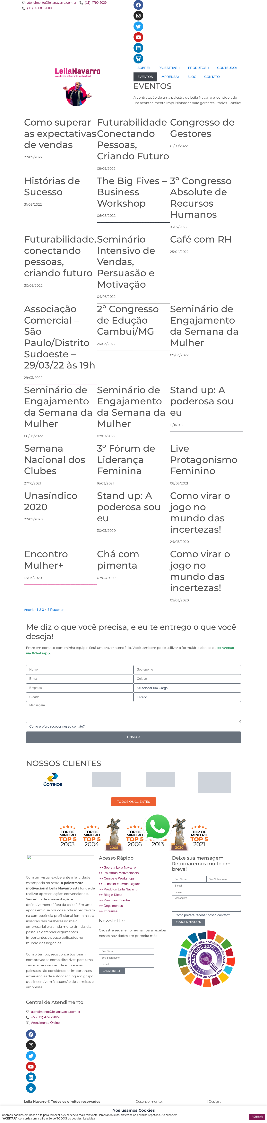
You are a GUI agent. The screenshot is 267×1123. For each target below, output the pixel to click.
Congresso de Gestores (202, 128)
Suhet (227, 1101)
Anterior (30, 610)
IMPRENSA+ (170, 77)
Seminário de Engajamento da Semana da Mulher (204, 325)
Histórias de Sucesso (52, 186)
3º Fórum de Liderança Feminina (126, 459)
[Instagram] (138, 16)
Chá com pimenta (118, 559)
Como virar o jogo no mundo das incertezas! (200, 512)
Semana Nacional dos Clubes (54, 459)
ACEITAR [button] (257, 1116)
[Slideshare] (138, 58)
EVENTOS (145, 77)
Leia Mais (89, 1118)
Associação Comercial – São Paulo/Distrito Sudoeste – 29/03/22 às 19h (59, 337)
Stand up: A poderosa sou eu (202, 401)
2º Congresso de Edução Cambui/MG (128, 320)
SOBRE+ (144, 68)
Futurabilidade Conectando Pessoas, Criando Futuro (133, 139)
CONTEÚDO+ (227, 68)
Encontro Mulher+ (46, 559)
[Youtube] (138, 37)
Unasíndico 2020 (50, 501)
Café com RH (201, 239)
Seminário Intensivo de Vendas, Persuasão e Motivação (126, 262)
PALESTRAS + (169, 68)
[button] (30, 782)
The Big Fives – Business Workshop (132, 192)
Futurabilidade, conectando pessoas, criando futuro (60, 256)
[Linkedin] (138, 48)
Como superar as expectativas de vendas (60, 133)
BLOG (191, 77)
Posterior (57, 610)
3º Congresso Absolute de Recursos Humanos (201, 197)
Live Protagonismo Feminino (203, 459)
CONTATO (212, 77)
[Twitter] (138, 26)
